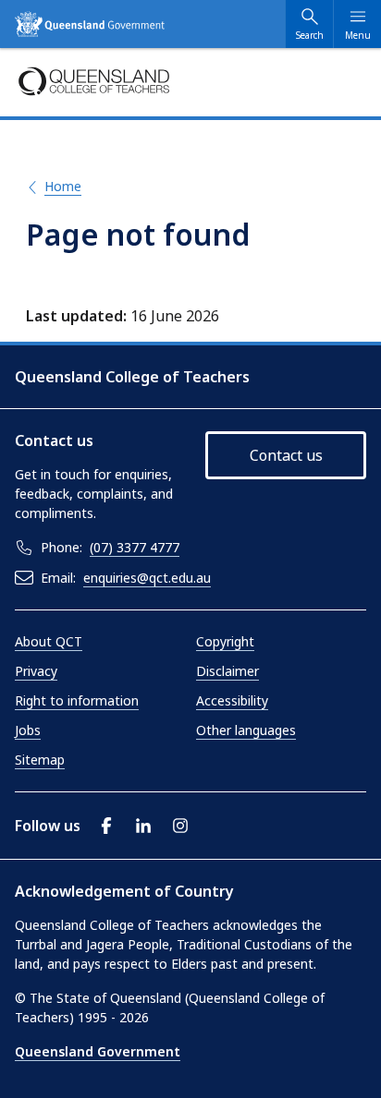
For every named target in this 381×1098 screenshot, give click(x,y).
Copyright (225, 641)
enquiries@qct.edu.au (147, 577)
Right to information (77, 700)
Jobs (28, 730)
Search (310, 35)
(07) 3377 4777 (134, 547)
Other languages (246, 730)
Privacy (36, 671)
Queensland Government (97, 1051)
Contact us (286, 455)
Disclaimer (227, 671)
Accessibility (232, 700)
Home (62, 186)
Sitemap (40, 759)
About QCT (48, 641)
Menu (358, 35)
